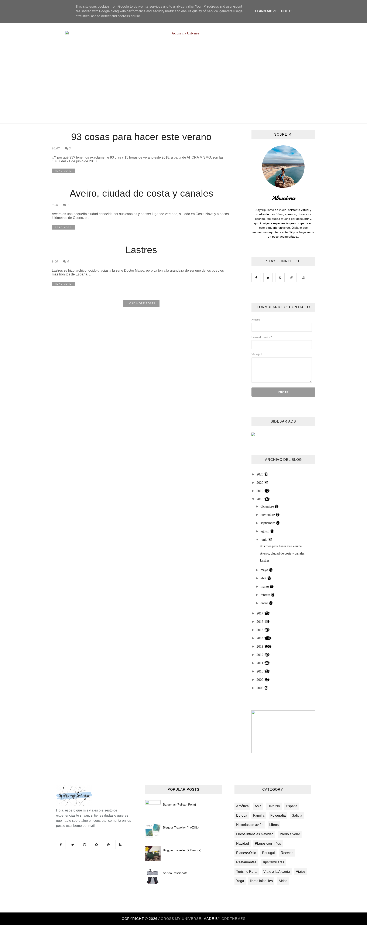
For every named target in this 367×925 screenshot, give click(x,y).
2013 (260, 646)
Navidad (242, 843)
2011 (260, 663)
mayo (265, 570)
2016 (260, 621)
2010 (260, 671)
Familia (258, 815)
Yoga (240, 881)
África (283, 881)
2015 (260, 630)
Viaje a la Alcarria (276, 871)
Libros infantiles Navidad (255, 834)
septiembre (268, 523)
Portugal (268, 853)
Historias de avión (249, 825)
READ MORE (63, 171)
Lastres (141, 249)
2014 (260, 638)
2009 (260, 679)
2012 (260, 655)
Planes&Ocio (246, 853)
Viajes (300, 871)
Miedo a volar (289, 834)
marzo (265, 586)
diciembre (268, 506)
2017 (260, 613)
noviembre (268, 514)
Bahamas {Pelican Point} (179, 804)
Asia (258, 806)
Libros (274, 825)
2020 (260, 482)
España (292, 806)
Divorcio (273, 806)
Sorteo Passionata (175, 873)
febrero (266, 595)
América (242, 806)
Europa (241, 815)
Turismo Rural (246, 871)
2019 (260, 491)
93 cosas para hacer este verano (141, 136)
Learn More (266, 11)
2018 (260, 499)
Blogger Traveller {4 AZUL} (181, 827)
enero (265, 603)
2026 (260, 474)
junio (264, 539)
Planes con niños (268, 843)
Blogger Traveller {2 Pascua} (182, 850)
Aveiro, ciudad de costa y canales (141, 193)
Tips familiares (273, 862)
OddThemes (234, 919)
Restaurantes (246, 862)
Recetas (287, 853)
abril (264, 578)
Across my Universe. (180, 919)
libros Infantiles (261, 881)
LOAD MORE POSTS (141, 303)
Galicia (297, 815)
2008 (260, 688)
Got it (286, 11)
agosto (265, 531)
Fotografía (278, 815)
